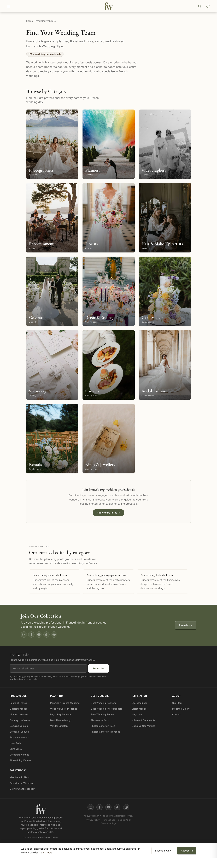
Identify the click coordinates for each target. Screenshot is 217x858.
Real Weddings (139, 703)
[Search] (199, 6)
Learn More (185, 625)
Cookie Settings (108, 823)
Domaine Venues (19, 725)
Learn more (46, 852)
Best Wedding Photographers (106, 708)
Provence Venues (19, 737)
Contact (176, 714)
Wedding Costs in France (63, 708)
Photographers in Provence (105, 731)
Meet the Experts (181, 708)
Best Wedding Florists (102, 714)
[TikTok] (46, 634)
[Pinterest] (54, 634)
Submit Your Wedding (21, 783)
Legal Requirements (60, 714)
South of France (18, 703)
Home (29, 20)
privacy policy (32, 679)
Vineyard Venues (19, 714)
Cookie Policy (124, 820)
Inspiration (139, 695)
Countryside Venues (21, 720)
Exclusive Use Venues (143, 725)
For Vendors (18, 770)
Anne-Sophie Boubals (48, 837)
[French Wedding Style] (108, 6)
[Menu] (8, 6)
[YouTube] (39, 634)
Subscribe (98, 668)
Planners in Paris (100, 720)
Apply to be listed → (108, 512)
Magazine (137, 714)
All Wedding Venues (20, 760)
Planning (56, 695)
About (176, 695)
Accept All (187, 850)
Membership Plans (20, 777)
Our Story (177, 703)
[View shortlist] (208, 6)
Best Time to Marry (60, 720)
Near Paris (15, 743)
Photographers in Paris (103, 725)
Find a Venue (18, 695)
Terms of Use (108, 820)
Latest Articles (139, 708)
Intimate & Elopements (143, 720)
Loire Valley (16, 748)
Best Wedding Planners (103, 703)
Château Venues (18, 708)
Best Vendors (100, 695)
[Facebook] (31, 634)
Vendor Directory (59, 725)
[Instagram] (24, 634)
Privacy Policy (93, 820)
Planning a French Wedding (65, 703)
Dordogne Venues (19, 754)
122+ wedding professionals (44, 54)
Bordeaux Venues (19, 731)
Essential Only (163, 850)
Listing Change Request (22, 788)
